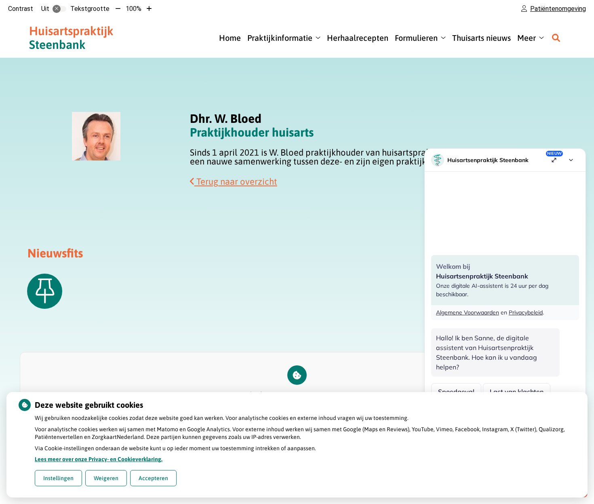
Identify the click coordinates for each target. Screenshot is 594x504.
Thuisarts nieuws (481, 37)
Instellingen (58, 478)
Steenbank (71, 37)
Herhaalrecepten (357, 37)
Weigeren (106, 478)
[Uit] (59, 9)
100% (133, 9)
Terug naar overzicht (235, 181)
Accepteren (153, 478)
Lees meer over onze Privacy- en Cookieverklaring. (98, 459)
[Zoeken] (556, 37)
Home (230, 37)
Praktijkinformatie (279, 37)
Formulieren (416, 37)
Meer (526, 37)
